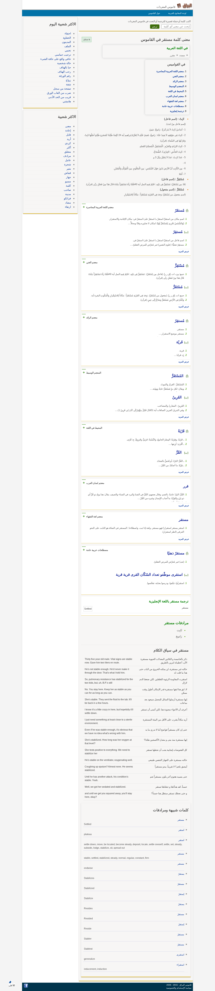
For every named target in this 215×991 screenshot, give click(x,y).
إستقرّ (181, 894)
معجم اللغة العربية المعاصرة (170, 71)
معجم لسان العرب (175, 96)
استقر (181, 830)
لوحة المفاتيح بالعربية (177, 13)
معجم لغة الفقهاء (175, 101)
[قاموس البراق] (184, 5)
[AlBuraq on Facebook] (26, 987)
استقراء (180, 964)
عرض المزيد (183, 251)
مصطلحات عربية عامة (173, 106)
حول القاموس (154, 13)
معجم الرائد (178, 81)
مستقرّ (181, 884)
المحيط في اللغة (176, 91)
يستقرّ (181, 874)
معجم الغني (178, 76)
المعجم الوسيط (176, 86)
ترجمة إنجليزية (177, 111)
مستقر (181, 820)
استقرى (180, 954)
